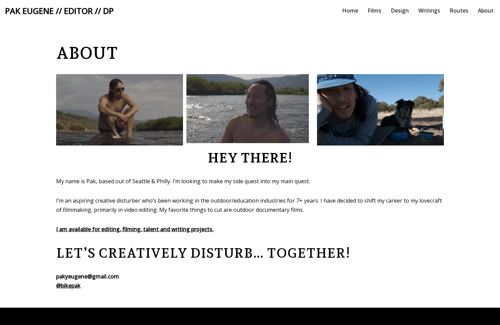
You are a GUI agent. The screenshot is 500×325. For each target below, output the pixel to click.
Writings (429, 10)
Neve (62, 316)
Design (400, 10)
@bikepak (68, 285)
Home (350, 10)
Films (374, 10)
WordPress (120, 316)
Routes (459, 10)
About (486, 10)
